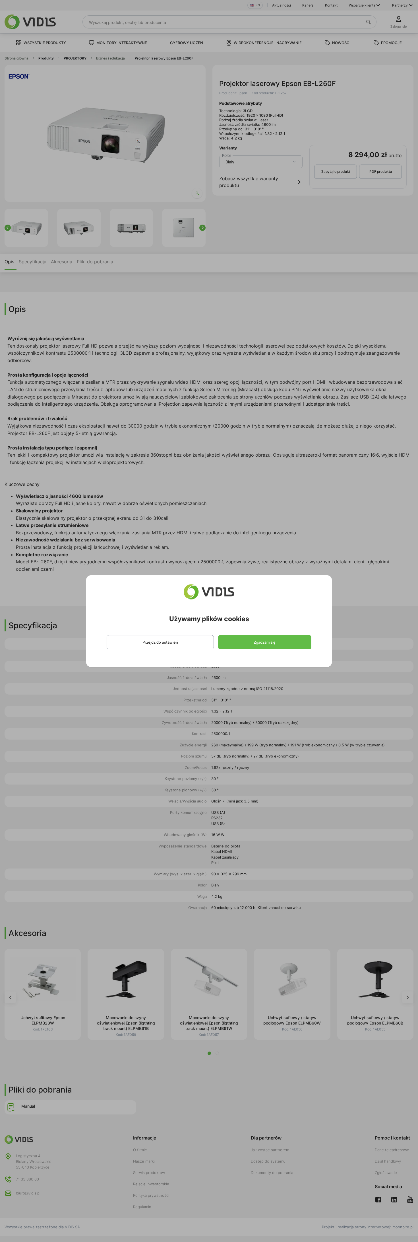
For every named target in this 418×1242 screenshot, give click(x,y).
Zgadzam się (265, 642)
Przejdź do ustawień (160, 642)
